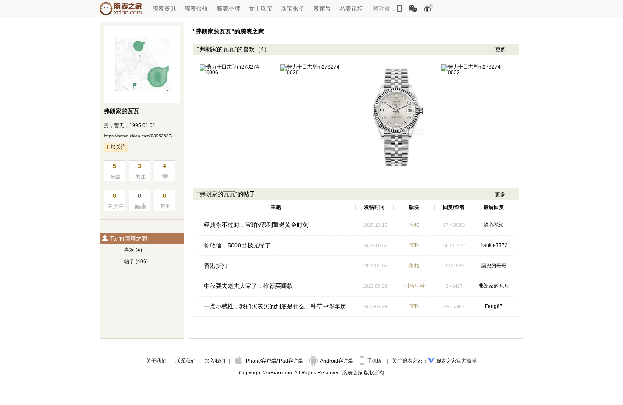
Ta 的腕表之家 (129, 238)
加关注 (118, 147)
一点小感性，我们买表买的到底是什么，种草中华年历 (275, 306)
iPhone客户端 (260, 361)
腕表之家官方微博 (456, 361)
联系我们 (185, 361)
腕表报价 (196, 8)
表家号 (322, 8)
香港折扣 (216, 265)
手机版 (375, 361)
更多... (502, 50)
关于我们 (156, 361)
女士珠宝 (261, 8)
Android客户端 (337, 361)
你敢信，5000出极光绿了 (237, 245)
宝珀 (414, 225)
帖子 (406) (136, 261)
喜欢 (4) (133, 250)
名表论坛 (351, 8)
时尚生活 (414, 286)
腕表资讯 (164, 8)
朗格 (414, 266)
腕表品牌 (228, 8)
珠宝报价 (293, 8)
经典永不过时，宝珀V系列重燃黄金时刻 (256, 225)
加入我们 (215, 361)
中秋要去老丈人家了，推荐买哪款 (248, 286)
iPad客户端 (290, 361)
